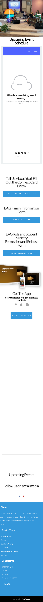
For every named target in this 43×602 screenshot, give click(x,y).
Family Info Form (21, 219)
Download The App (21, 316)
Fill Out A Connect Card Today (21, 194)
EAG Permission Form (21, 253)
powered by (21, 599)
